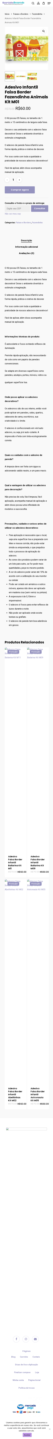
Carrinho (24, 1357)
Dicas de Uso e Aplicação (26, 1365)
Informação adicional (26, 246)
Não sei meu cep (13, 213)
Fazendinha (37, 14)
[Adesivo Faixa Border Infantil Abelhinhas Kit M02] (16, 981)
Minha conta (18, 1380)
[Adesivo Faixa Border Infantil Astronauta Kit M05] (38, 981)
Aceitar (27, 1435)
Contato (36, 1357)
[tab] (26, 240)
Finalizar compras (22, 1372)
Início (7, 14)
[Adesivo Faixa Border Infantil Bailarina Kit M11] (16, 749)
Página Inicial (34, 1380)
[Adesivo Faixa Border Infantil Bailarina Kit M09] (38, 749)
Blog (13, 1357)
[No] (49, 1429)
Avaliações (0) (26, 253)
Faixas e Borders (20, 14)
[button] (43, 31)
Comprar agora (20, 189)
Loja (37, 1372)
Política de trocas (26, 1388)
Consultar (39, 208)
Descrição (26, 240)
